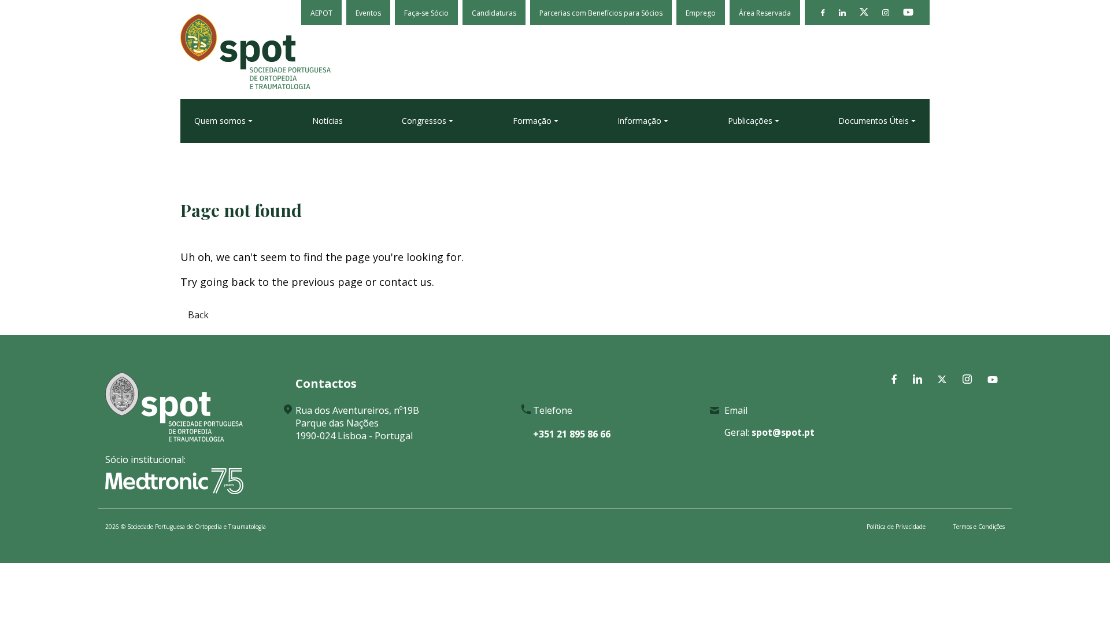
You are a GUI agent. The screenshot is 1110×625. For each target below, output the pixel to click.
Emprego (701, 13)
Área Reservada (765, 13)
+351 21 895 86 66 (571, 434)
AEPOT (321, 13)
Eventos (368, 13)
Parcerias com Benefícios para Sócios (601, 13)
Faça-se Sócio (426, 13)
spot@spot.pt (783, 432)
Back (198, 314)
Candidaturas (494, 13)
